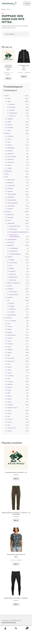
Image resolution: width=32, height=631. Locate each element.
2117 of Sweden (11, 320)
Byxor (8, 98)
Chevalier (10, 338)
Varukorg (24, 627)
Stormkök (9, 297)
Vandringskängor (11, 200)
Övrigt (7, 174)
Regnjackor (12, 107)
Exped (9, 347)
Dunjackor (12, 104)
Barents (9, 329)
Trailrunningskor (11, 194)
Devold (9, 341)
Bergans (9, 332)
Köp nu (8, 78)
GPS (10, 265)
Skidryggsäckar (13, 251)
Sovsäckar (10, 289)
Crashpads (10, 136)
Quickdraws (10, 159)
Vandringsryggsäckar (15, 254)
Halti (8, 355)
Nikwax (9, 396)
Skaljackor (12, 110)
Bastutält (11, 303)
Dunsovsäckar (13, 291)
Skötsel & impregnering (13, 283)
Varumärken (9, 318)
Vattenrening (12, 280)
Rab (8, 416)
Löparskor (10, 191)
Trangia (9, 431)
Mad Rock (10, 384)
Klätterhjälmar (11, 148)
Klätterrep (10, 151)
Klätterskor (10, 188)
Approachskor (11, 180)
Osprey (9, 402)
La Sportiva (10, 376)
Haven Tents (10, 358)
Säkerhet (9, 257)
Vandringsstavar (11, 315)
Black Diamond (11, 335)
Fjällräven (10, 349)
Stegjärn (9, 168)
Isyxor (9, 142)
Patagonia (10, 405)
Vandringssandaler (12, 203)
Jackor (9, 101)
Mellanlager (9, 171)
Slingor (9, 165)
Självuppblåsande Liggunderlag (17, 232)
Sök (16, 628)
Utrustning (8, 211)
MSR (8, 393)
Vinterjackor (12, 116)
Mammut (9, 387)
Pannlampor (12, 274)
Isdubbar (11, 268)
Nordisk (9, 399)
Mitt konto (5, 628)
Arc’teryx (9, 326)
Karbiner (9, 145)
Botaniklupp (10, 214)
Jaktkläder (10, 119)
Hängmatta (10, 217)
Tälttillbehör (12, 309)
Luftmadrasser (13, 229)
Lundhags (10, 381)
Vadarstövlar (10, 197)
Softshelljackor (13, 113)
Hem (4, 9)
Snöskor (9, 286)
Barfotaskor (10, 182)
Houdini (9, 367)
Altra (8, 323)
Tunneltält (12, 312)
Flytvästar (12, 260)
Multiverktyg (10, 242)
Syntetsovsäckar (13, 294)
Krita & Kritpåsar (11, 156)
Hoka (8, 364)
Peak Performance (12, 407)
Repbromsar (10, 162)
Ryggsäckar (10, 245)
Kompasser (12, 271)
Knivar (9, 220)
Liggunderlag (10, 223)
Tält (8, 300)
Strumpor (9, 124)
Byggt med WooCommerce (9, 622)
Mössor (9, 122)
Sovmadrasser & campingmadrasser (14, 235)
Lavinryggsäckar (13, 248)
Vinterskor (10, 209)
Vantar (9, 130)
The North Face (11, 428)
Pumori (9, 413)
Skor (7, 177)
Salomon (9, 419)
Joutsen (9, 373)
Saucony (9, 422)
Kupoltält (11, 306)
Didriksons (10, 344)
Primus (9, 410)
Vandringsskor (11, 206)
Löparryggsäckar (11, 239)
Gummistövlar (11, 185)
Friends (9, 139)
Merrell (9, 390)
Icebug (9, 370)
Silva (8, 425)
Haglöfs (9, 352)
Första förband (13, 262)
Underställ (10, 127)
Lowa (8, 378)
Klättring (8, 133)
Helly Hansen (11, 361)
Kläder (7, 95)
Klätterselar (10, 153)
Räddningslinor (13, 277)
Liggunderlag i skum (14, 226)
